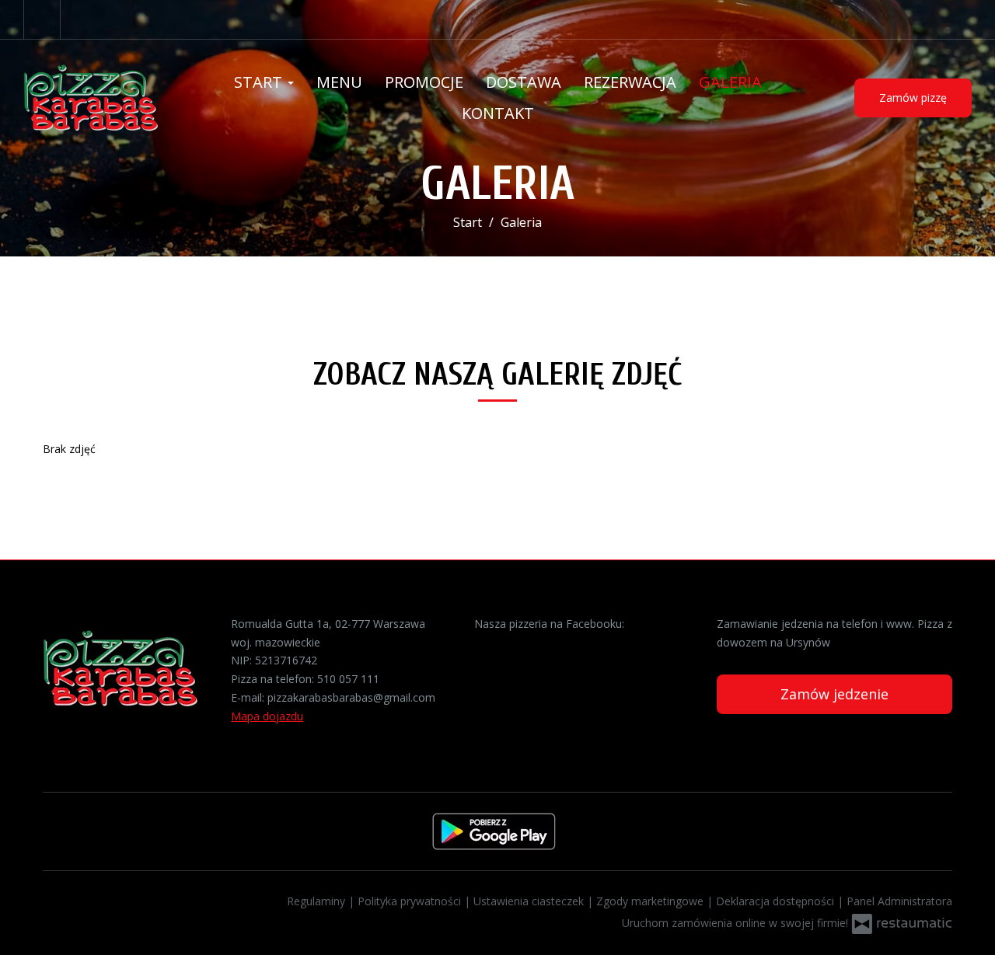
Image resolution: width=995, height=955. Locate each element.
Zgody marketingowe (651, 901)
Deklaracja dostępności (776, 901)
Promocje (424, 81)
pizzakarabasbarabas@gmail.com (351, 697)
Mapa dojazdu (267, 716)
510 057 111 (348, 678)
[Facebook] (42, 19)
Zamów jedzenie (834, 694)
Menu (339, 81)
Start (260, 81)
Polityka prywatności (411, 901)
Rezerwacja (630, 81)
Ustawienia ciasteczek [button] (530, 901)
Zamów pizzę (913, 97)
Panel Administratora (899, 901)
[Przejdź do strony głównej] (110, 98)
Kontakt (498, 113)
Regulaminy (317, 901)
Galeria (730, 81)
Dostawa (523, 81)
